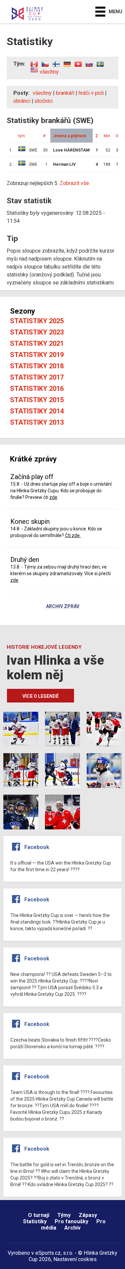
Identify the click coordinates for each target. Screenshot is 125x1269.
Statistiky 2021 (37, 343)
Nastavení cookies (75, 1259)
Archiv (72, 1228)
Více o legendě (40, 696)
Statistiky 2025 (37, 321)
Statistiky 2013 (37, 422)
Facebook (36, 847)
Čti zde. (73, 535)
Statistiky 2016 (37, 389)
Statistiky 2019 (37, 355)
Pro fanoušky (71, 1221)
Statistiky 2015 (37, 400)
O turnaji (38, 1215)
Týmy (64, 1215)
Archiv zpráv (62, 606)
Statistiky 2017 (37, 377)
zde (53, 497)
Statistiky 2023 (37, 332)
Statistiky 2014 (37, 411)
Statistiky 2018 (37, 366)
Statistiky (35, 1221)
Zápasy (88, 1215)
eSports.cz (48, 1253)
